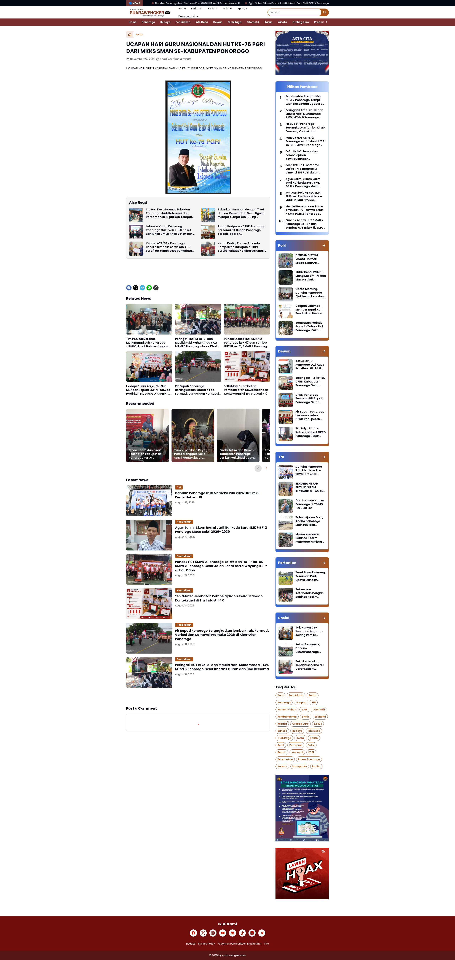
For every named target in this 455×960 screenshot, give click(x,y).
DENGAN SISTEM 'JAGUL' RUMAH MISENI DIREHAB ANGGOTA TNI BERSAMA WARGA (307, 258)
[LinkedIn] (252, 933)
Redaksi (191, 943)
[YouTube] (222, 933)
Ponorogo (148, 22)
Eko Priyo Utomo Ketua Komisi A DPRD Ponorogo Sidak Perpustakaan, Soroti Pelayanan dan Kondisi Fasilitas (310, 432)
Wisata (282, 22)
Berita (194, 8)
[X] (135, 287)
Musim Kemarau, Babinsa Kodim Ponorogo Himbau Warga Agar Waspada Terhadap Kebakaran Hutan (310, 538)
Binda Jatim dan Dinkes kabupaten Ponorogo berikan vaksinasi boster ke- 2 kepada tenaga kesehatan (237, 453)
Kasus (268, 22)
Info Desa (202, 22)
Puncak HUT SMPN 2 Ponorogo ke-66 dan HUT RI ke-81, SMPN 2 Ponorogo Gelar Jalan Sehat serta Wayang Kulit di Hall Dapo (221, 566)
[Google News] (232, 933)
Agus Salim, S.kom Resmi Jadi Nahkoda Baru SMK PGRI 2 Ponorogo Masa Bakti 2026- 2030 (238, 3)
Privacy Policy (206, 943)
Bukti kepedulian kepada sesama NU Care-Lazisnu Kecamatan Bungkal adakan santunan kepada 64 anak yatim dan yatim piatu (310, 665)
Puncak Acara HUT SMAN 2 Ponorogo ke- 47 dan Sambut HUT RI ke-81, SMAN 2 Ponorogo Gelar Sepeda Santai (246, 342)
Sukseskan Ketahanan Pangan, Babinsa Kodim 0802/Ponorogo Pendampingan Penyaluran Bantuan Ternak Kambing (310, 593)
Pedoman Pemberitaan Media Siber (239, 943)
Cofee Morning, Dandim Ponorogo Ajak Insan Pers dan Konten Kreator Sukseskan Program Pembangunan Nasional (310, 292)
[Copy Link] (156, 287)
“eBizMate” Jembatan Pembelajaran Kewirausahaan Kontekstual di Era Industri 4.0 (246, 389)
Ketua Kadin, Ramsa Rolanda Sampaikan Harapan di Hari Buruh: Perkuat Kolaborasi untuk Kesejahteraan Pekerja (241, 247)
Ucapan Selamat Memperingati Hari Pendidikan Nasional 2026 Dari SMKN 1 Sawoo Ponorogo (310, 309)
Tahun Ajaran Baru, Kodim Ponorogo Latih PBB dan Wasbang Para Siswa (309, 521)
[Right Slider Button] (325, 22)
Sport (241, 8)
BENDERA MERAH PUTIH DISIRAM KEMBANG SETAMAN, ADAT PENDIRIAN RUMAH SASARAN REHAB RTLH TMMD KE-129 (309, 487)
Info (266, 943)
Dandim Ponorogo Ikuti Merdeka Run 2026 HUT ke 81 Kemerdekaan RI (217, 495)
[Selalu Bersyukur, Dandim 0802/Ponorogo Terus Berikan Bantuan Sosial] (286, 650)
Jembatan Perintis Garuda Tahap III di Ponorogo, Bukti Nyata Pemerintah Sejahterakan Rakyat (309, 326)
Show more (198, 697)
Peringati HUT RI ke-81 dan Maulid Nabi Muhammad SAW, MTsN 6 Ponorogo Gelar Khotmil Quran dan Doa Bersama (198, 342)
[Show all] (324, 245)
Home (182, 8)
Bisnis (211, 8)
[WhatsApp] (149, 287)
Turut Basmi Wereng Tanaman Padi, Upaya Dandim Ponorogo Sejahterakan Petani (310, 576)
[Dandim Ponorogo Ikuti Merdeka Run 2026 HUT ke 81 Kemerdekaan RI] (149, 500)
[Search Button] (324, 12)
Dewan (217, 22)
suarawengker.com (234, 955)
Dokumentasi (186, 16)
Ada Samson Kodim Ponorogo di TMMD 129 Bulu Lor (309, 504)
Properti (319, 22)
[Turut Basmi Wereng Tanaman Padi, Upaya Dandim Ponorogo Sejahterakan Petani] (286, 578)
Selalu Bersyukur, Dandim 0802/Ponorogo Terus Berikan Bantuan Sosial (307, 648)
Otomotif (253, 22)
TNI (179, 487)
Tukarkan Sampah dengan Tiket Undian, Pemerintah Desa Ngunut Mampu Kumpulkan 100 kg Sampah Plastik (242, 213)
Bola (226, 8)
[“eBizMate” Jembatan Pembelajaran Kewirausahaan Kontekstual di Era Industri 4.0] (247, 366)
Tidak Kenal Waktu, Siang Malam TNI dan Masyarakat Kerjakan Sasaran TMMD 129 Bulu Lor (310, 275)
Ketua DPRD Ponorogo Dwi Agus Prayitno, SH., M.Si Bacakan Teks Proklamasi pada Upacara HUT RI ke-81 (309, 364)
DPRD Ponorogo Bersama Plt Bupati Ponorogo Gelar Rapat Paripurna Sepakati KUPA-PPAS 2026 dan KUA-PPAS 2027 (310, 398)
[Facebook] (129, 287)
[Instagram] (212, 933)
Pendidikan (183, 22)
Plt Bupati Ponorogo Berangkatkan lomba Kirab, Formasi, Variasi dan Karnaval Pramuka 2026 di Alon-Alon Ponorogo (197, 389)
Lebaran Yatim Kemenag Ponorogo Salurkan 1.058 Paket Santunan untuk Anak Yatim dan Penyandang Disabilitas (169, 230)
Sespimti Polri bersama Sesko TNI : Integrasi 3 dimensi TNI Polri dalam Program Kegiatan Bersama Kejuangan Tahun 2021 (305, 168)
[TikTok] (242, 933)
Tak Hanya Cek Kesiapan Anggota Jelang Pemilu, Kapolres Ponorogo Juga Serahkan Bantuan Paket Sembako (309, 631)
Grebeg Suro (300, 22)
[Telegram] (142, 287)
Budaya (165, 22)
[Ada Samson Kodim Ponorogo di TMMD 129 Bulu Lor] (286, 506)
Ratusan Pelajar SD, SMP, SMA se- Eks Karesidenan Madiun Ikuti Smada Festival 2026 (303, 196)
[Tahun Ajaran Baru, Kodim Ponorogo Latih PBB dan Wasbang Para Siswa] (286, 523)
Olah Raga (234, 22)
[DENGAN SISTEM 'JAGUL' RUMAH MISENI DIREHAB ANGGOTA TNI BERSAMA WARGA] (286, 260)
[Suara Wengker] (149, 12)
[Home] (129, 34)
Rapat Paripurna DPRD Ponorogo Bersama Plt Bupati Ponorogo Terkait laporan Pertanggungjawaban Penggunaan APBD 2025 (242, 230)
